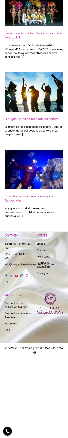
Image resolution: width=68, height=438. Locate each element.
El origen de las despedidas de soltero (32, 119)
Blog (7, 330)
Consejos (42, 273)
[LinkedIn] (6, 281)
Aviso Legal (43, 256)
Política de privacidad (43, 265)
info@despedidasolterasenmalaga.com (29, 264)
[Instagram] (21, 275)
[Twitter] (11, 275)
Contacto (43, 250)
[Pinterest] (27, 275)
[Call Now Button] (7, 431)
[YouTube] (16, 275)
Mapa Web (11, 323)
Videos (41, 244)
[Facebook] (6, 275)
